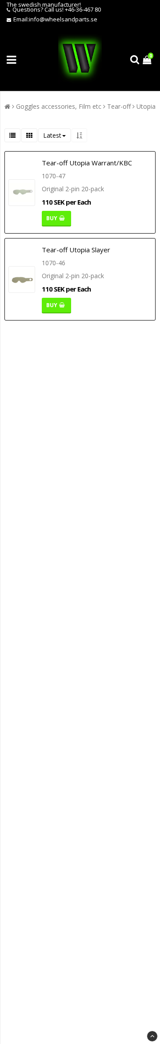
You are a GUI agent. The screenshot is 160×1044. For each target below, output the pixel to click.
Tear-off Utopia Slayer (76, 249)
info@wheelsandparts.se (63, 19)
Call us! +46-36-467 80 (72, 9)
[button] (148, 59)
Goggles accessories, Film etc (58, 106)
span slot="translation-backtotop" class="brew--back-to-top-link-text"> (152, 1036)
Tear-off (119, 106)
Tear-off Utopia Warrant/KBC (87, 162)
